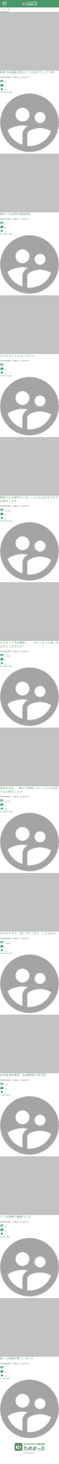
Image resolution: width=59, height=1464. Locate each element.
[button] (4, 4)
